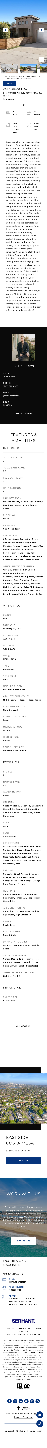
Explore (23, 1160)
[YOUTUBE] (26, 1401)
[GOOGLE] (37, 1401)
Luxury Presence (23, 1417)
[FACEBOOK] (9, 1401)
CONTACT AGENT (23, 413)
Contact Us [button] (23, 1241)
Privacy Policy (34, 1431)
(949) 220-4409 (10, 386)
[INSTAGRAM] (15, 1401)
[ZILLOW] (32, 1401)
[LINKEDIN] (21, 1401)
